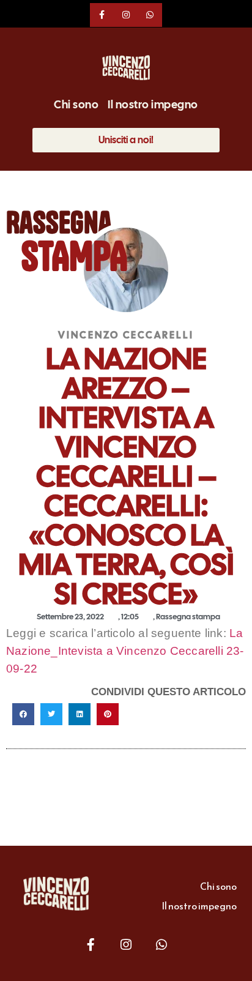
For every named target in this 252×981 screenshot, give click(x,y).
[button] (23, 714)
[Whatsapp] (150, 15)
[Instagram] (126, 15)
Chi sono (76, 105)
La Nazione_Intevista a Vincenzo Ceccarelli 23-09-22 (125, 651)
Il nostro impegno (153, 105)
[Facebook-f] (102, 15)
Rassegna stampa (188, 616)
